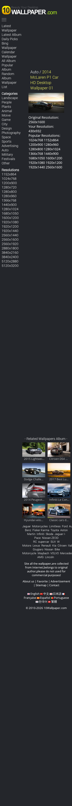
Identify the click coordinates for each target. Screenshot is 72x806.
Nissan (49, 549)
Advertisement (60, 581)
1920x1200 (10, 226)
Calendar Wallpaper (9, 54)
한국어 (43, 601)
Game (6, 119)
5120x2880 (10, 261)
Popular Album (7, 67)
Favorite (42, 581)
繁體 (54, 601)
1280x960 (9, 196)
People (7, 102)
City (5, 124)
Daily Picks (10, 39)
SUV (53, 542)
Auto (5, 150)
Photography (11, 132)
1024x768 (9, 178)
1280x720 (9, 187)
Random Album (8, 75)
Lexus (36, 545)
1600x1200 (10, 217)
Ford (65, 526)
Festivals (8, 159)
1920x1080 (10, 222)
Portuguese (61, 598)
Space (6, 137)
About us (28, 581)
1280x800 (9, 191)
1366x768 (9, 200)
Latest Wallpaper (9, 28)
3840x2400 (10, 257)
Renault (46, 545)
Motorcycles (40, 526)
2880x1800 (10, 248)
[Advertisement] (46, 304)
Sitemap (41, 585)
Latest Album (11, 34)
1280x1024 (10, 209)
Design (7, 128)
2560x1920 (10, 244)
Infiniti (40, 534)
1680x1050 (10, 213)
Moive (6, 115)
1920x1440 (10, 230)
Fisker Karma (40, 530)
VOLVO (54, 553)
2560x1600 (10, 239)
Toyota (55, 530)
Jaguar (26, 526)
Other (6, 163)
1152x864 (9, 174)
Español (45, 598)
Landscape (10, 98)
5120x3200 (10, 265)
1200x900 (9, 183)
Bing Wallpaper (9, 45)
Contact (54, 585)
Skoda (49, 534)
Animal (7, 111)
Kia (54, 545)
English (35, 594)
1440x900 (9, 204)
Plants (6, 106)
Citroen (62, 545)
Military (7, 154)
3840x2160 (10, 252)
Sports (6, 141)
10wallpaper (31, 9)
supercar (43, 542)
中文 (46, 594)
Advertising (10, 145)
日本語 (57, 594)
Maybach (43, 553)
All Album (9, 60)
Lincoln (49, 557)
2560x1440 (10, 235)
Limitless (55, 526)
